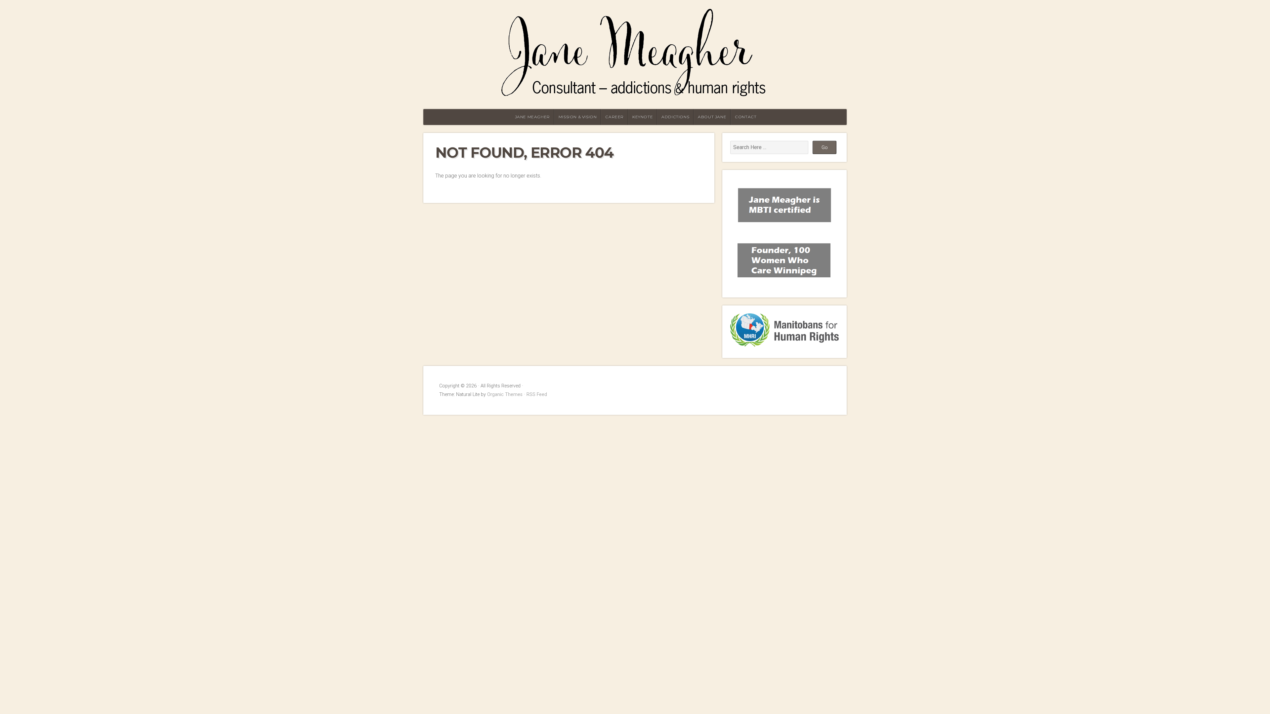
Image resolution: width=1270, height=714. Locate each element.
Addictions (675, 116)
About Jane (712, 116)
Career (614, 116)
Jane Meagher (532, 116)
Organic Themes (505, 394)
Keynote (642, 116)
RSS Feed (537, 394)
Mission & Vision (578, 116)
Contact (745, 116)
